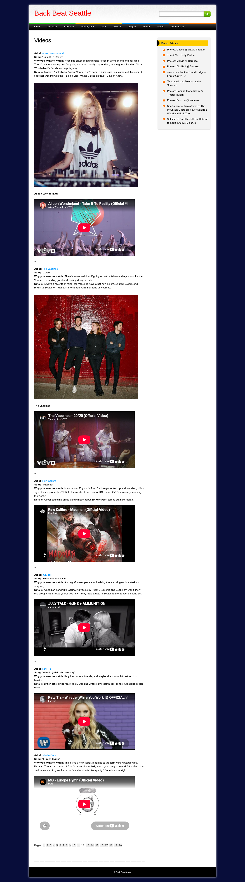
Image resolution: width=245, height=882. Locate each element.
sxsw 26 (117, 26)
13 (87, 845)
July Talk (47, 574)
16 (101, 845)
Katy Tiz (46, 668)
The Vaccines (50, 268)
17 (106, 845)
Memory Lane (87, 26)
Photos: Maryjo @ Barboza (182, 60)
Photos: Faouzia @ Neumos (183, 100)
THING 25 (132, 26)
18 (111, 845)
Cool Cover (52, 26)
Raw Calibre (49, 480)
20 (120, 845)
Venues (146, 26)
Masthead (69, 26)
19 (115, 845)
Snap (103, 26)
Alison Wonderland (53, 53)
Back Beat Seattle (62, 13)
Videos (160, 26)
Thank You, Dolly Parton (181, 55)
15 (97, 845)
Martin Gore (49, 755)
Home (37, 26)
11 (78, 845)
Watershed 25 (177, 26)
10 (73, 845)
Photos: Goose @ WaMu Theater (186, 49)
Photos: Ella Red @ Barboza (183, 66)
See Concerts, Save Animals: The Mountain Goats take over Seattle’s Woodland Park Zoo (187, 110)
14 (92, 845)
